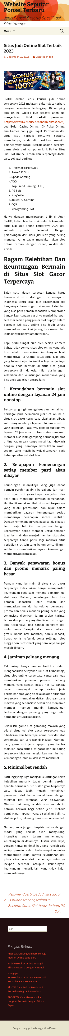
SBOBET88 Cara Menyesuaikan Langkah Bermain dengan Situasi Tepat (26, 1001)
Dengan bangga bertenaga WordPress (35, 1028)
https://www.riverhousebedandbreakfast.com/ (34, 122)
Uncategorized (44, 56)
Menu (7, 31)
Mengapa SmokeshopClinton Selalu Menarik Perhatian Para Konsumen (27, 977)
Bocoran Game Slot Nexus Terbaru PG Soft (36, 908)
